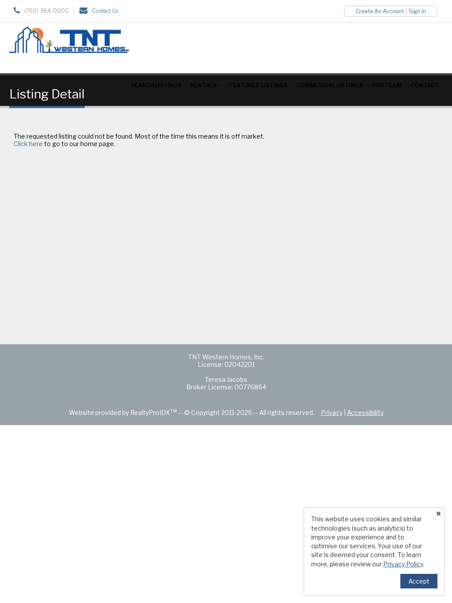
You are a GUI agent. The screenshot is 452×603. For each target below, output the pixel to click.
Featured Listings (258, 85)
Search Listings (156, 85)
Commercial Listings (329, 85)
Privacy (332, 412)
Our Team (387, 85)
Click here (28, 143)
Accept (418, 581)
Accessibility (365, 412)
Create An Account (380, 11)
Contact (424, 85)
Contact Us (105, 11)
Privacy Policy (403, 564)
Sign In (417, 11)
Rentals (203, 85)
